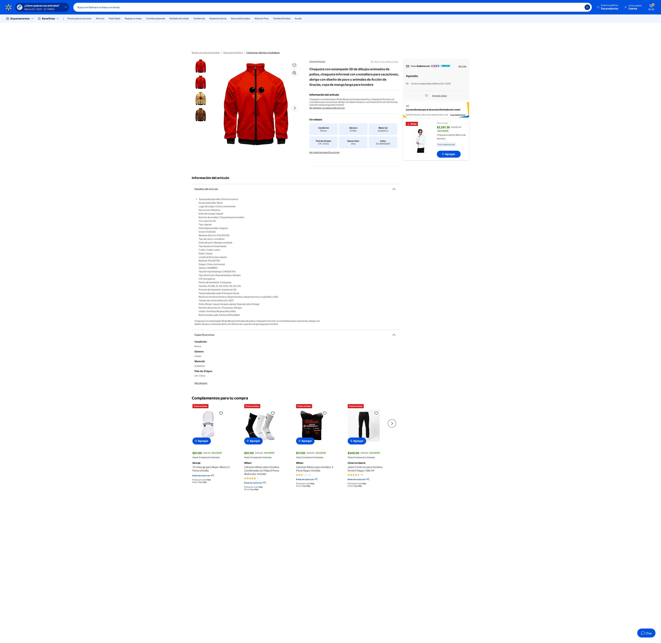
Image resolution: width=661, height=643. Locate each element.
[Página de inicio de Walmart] (8, 7)
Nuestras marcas (218, 18)
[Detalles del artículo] (394, 189)
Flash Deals (114, 18)
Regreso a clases (133, 18)
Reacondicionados (240, 18)
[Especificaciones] (394, 335)
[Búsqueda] (587, 7)
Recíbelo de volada (179, 18)
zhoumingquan (317, 61)
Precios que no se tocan (79, 18)
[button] (608, 7)
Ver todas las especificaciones (324, 152)
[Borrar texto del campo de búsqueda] (579, 7)
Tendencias (199, 18)
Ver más (462, 66)
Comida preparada (155, 18)
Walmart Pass (262, 18)
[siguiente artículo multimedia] (295, 108)
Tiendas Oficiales (281, 18)
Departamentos (20, 18)
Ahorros (100, 18)
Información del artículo (210, 178)
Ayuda (298, 18)
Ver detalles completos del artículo (327, 107)
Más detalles (201, 383)
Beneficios (48, 18)
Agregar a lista (439, 95)
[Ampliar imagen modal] (294, 73)
